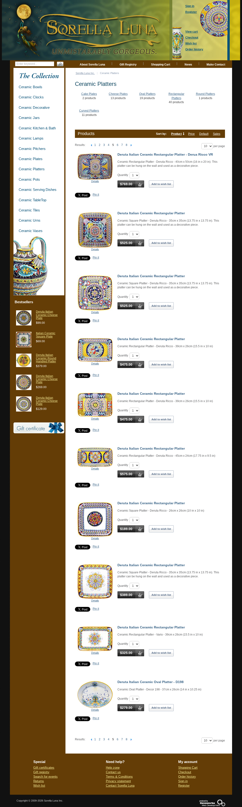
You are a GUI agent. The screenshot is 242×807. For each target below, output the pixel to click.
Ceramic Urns (29, 220)
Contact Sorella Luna (120, 785)
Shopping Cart (160, 64)
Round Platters (205, 94)
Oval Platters (147, 94)
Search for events (45, 776)
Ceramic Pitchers (32, 149)
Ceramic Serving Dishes (37, 190)
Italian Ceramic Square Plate (45, 335)
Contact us (113, 772)
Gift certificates (43, 767)
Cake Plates (89, 94)
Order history (187, 776)
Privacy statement (118, 781)
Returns (38, 781)
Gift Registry (128, 64)
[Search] (60, 64)
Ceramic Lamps (31, 138)
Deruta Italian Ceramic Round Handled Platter (46, 358)
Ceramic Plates (31, 159)
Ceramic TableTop (32, 200)
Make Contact (216, 64)
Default (203, 134)
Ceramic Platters (32, 169)
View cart (191, 31)
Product (176, 134)
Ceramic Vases (31, 231)
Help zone (113, 767)
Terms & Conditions (119, 776)
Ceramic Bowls (30, 87)
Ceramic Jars (29, 118)
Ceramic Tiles (29, 210)
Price (191, 134)
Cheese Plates (118, 94)
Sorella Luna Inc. (85, 73)
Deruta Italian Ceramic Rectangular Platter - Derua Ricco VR (165, 154)
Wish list (39, 785)
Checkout (184, 772)
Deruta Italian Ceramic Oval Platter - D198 (150, 682)
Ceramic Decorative (34, 107)
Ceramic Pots (29, 179)
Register (184, 785)
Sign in (183, 781)
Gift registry (41, 772)
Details (95, 181)
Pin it (96, 194)
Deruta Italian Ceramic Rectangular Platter (151, 213)
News (188, 64)
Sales (216, 134)
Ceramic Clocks (31, 97)
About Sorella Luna (92, 64)
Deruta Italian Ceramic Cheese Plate (47, 315)
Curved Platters (89, 110)
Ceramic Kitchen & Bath (37, 128)
